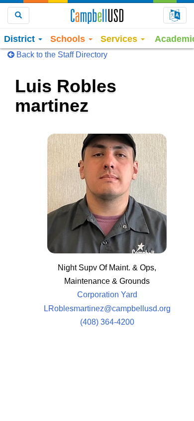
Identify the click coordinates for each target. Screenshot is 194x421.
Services (120, 39)
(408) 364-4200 (107, 322)
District (20, 39)
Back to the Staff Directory (60, 54)
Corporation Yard (107, 294)
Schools (69, 39)
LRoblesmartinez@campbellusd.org (107, 308)
